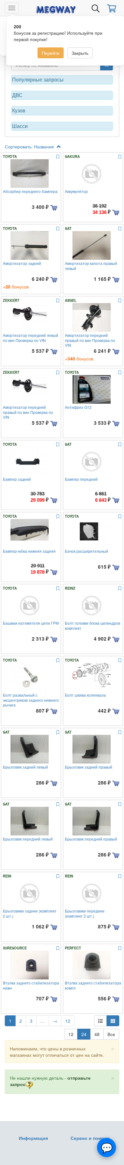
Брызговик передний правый (91, 839)
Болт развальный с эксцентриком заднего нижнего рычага (31, 699)
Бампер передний (81, 479)
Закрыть (80, 53)
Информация (33, 1138)
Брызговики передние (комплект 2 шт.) (85, 913)
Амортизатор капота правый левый (91, 265)
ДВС (17, 95)
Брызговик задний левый (25, 767)
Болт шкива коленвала (85, 695)
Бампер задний (17, 479)
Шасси (20, 126)
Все (111, 1034)
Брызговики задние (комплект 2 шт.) (30, 913)
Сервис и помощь (91, 1138)
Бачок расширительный (86, 551)
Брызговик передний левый (28, 839)
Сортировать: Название (30, 146)
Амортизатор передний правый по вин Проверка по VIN (90, 340)
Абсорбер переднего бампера (30, 191)
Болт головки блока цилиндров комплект (92, 625)
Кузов (18, 110)
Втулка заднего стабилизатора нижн (31, 985)
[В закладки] (57, 157)
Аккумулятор (76, 191)
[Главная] (56, 9)
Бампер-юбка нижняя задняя (29, 551)
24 (83, 1034)
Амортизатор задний (22, 263)
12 (67, 1021)
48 (97, 1034)
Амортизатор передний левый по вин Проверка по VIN (30, 337)
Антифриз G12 (78, 407)
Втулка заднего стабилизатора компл (93, 985)
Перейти (50, 53)
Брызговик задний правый (88, 767)
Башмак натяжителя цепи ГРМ (31, 623)
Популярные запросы (38, 79)
